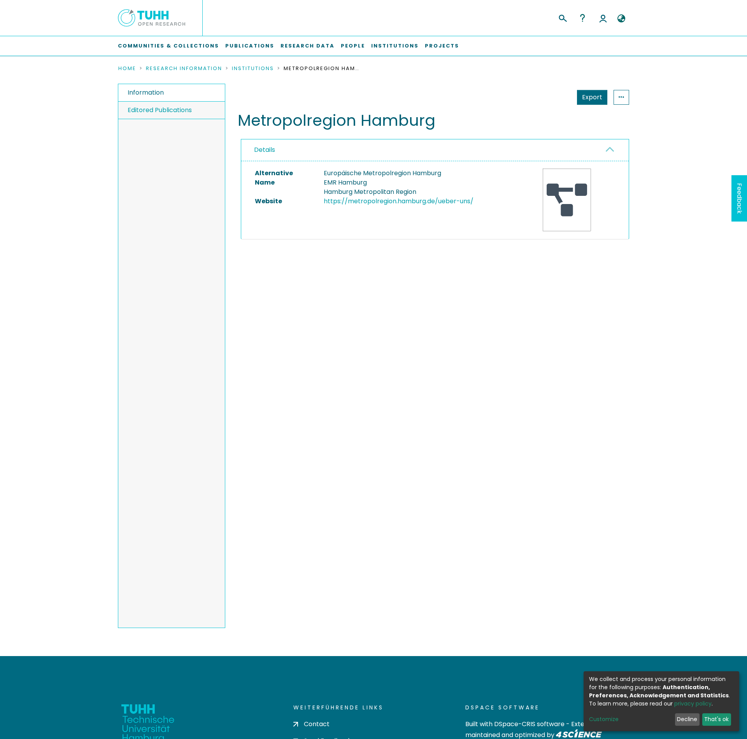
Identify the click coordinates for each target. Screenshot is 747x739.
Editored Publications (160, 110)
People (353, 45)
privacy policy (693, 703)
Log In (603, 17)
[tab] (435, 150)
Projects (442, 45)
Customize (604, 719)
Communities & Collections (168, 45)
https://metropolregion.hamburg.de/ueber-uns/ (398, 201)
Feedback (739, 198)
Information (146, 92)
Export (592, 97)
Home (127, 68)
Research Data (308, 45)
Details (264, 149)
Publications (249, 45)
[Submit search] (562, 17)
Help (582, 17)
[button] (621, 18)
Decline (687, 719)
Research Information (184, 68)
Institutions (395, 45)
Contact (317, 724)
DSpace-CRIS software (529, 724)
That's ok (716, 719)
